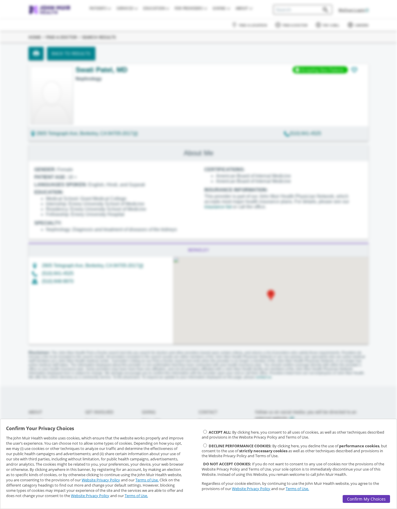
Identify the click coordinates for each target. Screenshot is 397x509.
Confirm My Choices (366, 499)
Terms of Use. (147, 480)
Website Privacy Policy (101, 480)
